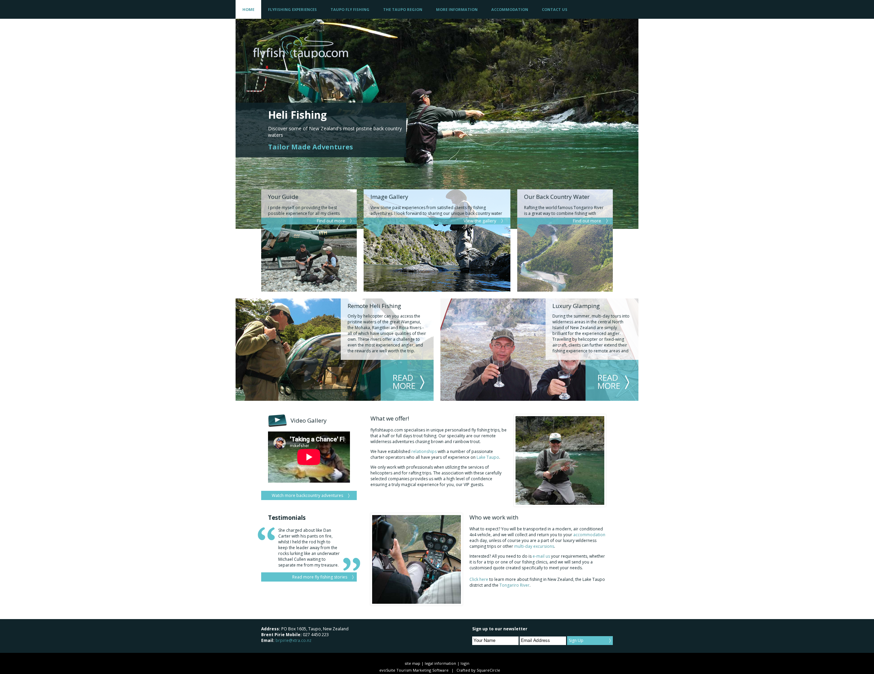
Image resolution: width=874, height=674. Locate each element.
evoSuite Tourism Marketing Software (414, 670)
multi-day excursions (534, 546)
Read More (404, 381)
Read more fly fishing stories (319, 577)
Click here (478, 579)
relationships (424, 451)
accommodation (589, 535)
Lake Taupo (488, 457)
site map (412, 663)
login (465, 663)
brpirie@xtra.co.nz (293, 640)
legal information (440, 663)
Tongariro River (514, 585)
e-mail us (542, 556)
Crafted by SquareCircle (478, 670)
